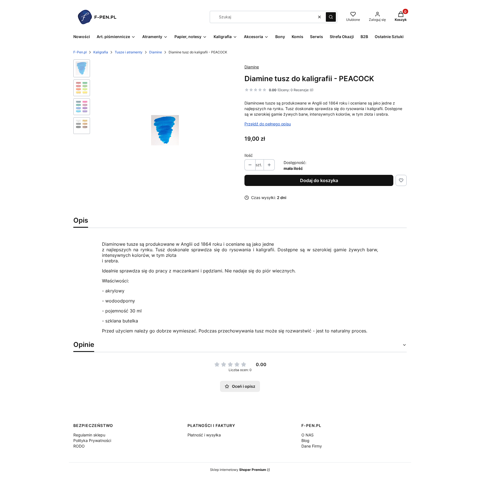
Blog (305, 440)
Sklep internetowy (238, 470)
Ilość (248, 155)
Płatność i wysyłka (204, 435)
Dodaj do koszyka (319, 180)
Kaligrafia (100, 52)
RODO (79, 446)
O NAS (307, 435)
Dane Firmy (311, 446)
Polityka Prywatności (92, 440)
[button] (331, 17)
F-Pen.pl (80, 52)
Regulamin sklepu (89, 435)
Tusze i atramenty (128, 52)
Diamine (155, 52)
